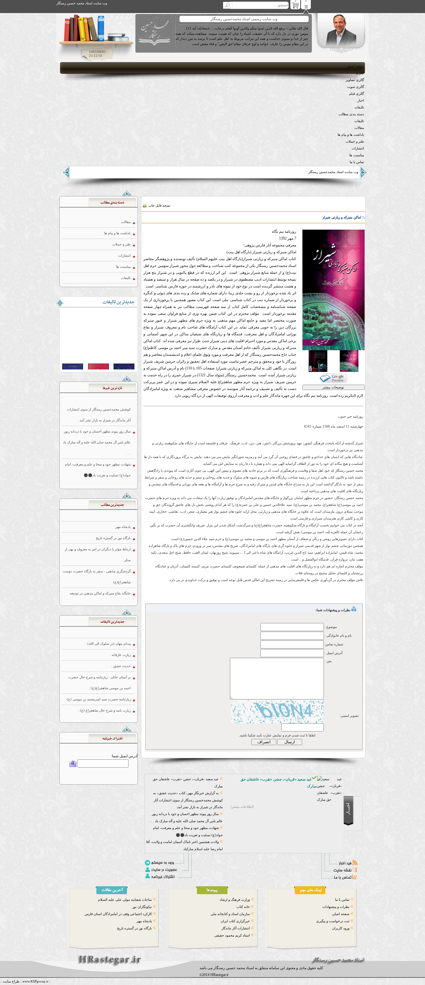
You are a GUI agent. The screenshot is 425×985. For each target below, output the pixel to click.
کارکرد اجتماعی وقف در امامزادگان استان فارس (118, 914)
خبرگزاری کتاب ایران (235, 921)
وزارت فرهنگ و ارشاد (235, 899)
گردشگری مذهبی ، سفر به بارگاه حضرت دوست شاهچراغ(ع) (97, 551)
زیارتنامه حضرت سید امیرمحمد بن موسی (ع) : (98, 674)
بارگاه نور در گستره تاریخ (134, 928)
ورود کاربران (340, 928)
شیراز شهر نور (120, 590)
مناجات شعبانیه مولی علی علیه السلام (125, 899)
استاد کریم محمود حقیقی (232, 935)
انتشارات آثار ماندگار (236, 928)
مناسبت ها (356, 155)
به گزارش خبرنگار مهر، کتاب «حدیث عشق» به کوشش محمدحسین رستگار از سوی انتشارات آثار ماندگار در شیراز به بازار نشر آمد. (188, 800)
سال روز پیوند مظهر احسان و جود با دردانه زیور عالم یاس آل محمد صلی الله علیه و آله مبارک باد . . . (97, 417)
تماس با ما (357, 162)
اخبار (360, 100)
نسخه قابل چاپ (158, 205)
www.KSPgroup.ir (35, 981)
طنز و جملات (355, 141)
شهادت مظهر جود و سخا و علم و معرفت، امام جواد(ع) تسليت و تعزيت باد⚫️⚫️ (98, 445)
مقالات (359, 128)
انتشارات (358, 148)
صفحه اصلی (355, 66)
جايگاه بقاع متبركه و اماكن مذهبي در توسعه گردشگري (100, 573)
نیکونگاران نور (142, 907)
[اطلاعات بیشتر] (242, 807)
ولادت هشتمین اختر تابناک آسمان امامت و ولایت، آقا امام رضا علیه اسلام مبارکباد (97, 467)
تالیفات (359, 107)
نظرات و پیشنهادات (335, 907)
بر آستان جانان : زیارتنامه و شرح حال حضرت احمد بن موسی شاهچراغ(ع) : (99, 657)
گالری (360, 73)
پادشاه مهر (144, 921)
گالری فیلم (356, 93)
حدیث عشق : (121, 641)
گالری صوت (355, 87)
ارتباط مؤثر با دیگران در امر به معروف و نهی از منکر (98, 529)
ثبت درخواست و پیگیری (332, 921)
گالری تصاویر (355, 80)
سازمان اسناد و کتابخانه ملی (230, 914)
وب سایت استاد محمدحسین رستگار (333, 172)
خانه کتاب (243, 907)
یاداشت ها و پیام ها (351, 134)
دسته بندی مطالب (351, 114)
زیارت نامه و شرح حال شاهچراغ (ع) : (104, 685)
